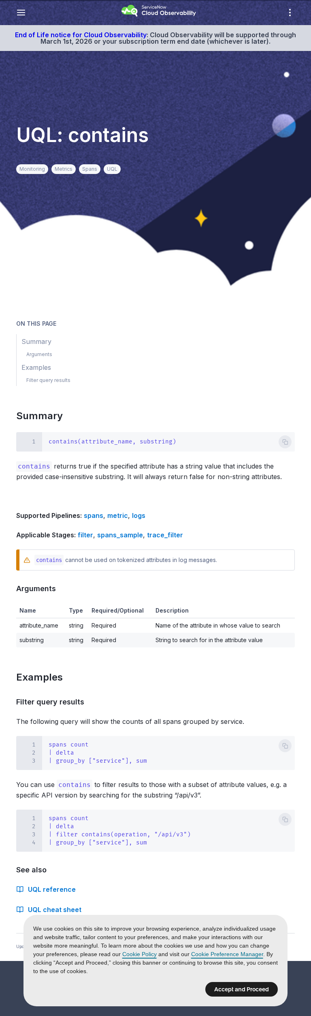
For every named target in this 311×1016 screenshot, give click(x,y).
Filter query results (53, 702)
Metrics (63, 169)
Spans (89, 169)
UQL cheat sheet (54, 910)
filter (85, 535)
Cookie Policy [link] (139, 954)
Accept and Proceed (241, 989)
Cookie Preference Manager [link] (227, 954)
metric (117, 515)
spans (93, 515)
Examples (44, 677)
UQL (112, 169)
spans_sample (120, 535)
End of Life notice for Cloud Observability (81, 35)
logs (138, 515)
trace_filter (165, 535)
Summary (44, 416)
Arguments (39, 588)
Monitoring (32, 169)
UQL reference (52, 889)
